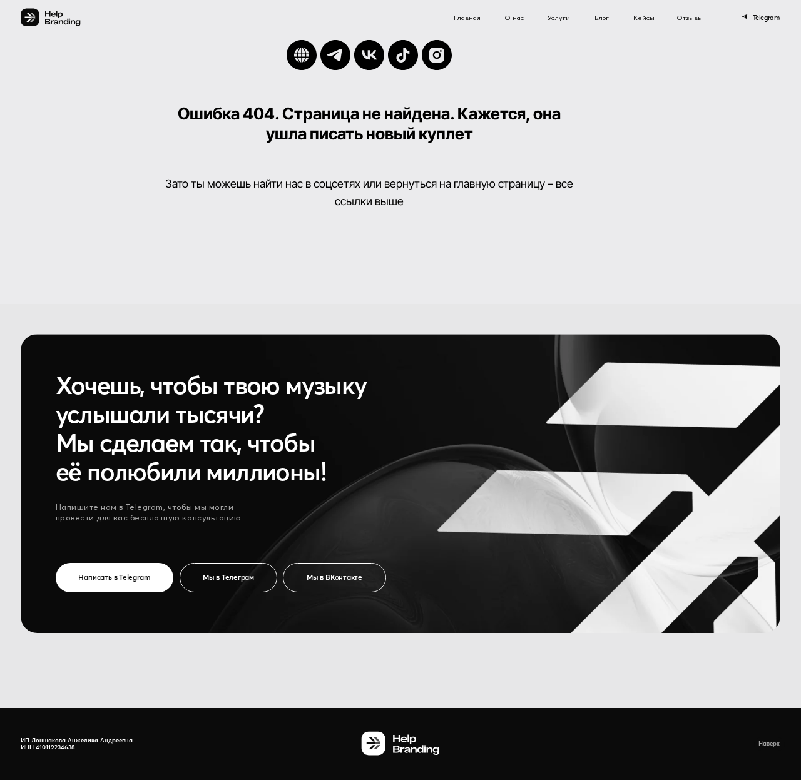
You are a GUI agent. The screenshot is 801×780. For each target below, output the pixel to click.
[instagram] (437, 55)
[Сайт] (302, 55)
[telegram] (335, 55)
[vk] (369, 55)
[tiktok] (403, 55)
